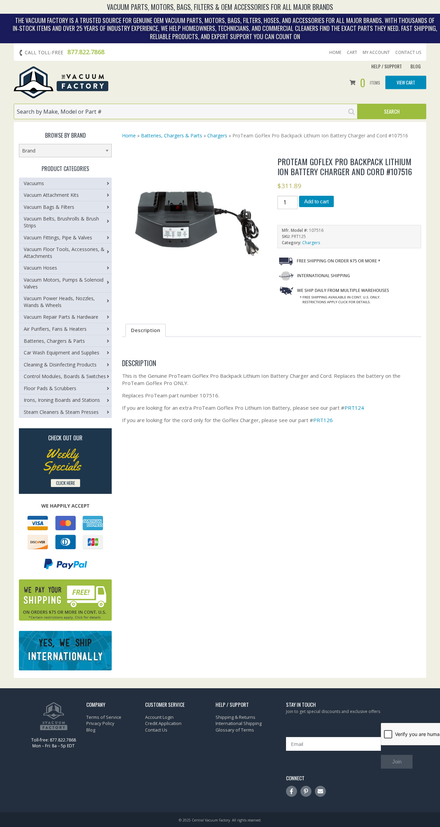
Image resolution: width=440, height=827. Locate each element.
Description (145, 330)
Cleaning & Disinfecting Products (60, 364)
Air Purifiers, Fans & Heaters (55, 329)
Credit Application (163, 723)
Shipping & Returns (235, 717)
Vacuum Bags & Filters (49, 207)
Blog (415, 66)
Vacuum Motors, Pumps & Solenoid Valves (63, 283)
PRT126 (323, 420)
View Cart (406, 82)
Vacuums (34, 183)
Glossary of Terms (235, 730)
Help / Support (386, 66)
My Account (376, 52)
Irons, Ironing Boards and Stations (62, 400)
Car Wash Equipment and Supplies (61, 352)
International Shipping (239, 723)
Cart (352, 52)
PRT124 (354, 407)
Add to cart (316, 201)
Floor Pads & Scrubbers (50, 388)
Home (335, 52)
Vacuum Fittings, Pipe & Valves (58, 237)
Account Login (159, 717)
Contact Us (408, 52)
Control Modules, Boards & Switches (65, 376)
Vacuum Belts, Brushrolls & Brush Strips (61, 222)
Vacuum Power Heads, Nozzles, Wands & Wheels (59, 301)
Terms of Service (103, 717)
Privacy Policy (100, 723)
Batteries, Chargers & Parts (171, 135)
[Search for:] (186, 111)
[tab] (145, 330)
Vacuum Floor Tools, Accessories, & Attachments (64, 252)
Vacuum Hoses (40, 267)
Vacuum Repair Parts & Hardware (61, 317)
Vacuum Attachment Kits (51, 195)
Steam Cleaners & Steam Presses (61, 412)
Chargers (217, 135)
